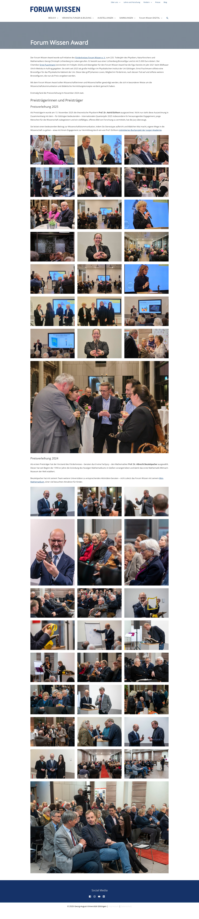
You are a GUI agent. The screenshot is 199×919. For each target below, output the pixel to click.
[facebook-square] (91, 896)
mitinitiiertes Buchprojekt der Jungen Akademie (140, 130)
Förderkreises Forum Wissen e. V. (90, 57)
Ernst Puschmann (47, 64)
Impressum (113, 906)
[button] (167, 18)
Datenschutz (126, 906)
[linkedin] (105, 896)
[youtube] (100, 896)
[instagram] (95, 896)
